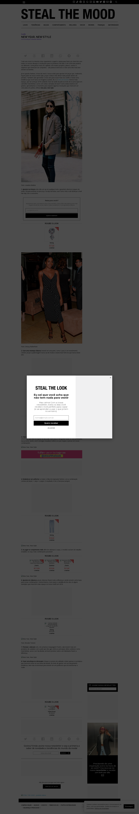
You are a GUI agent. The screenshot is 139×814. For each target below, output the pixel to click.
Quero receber (51, 423)
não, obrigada (51, 428)
